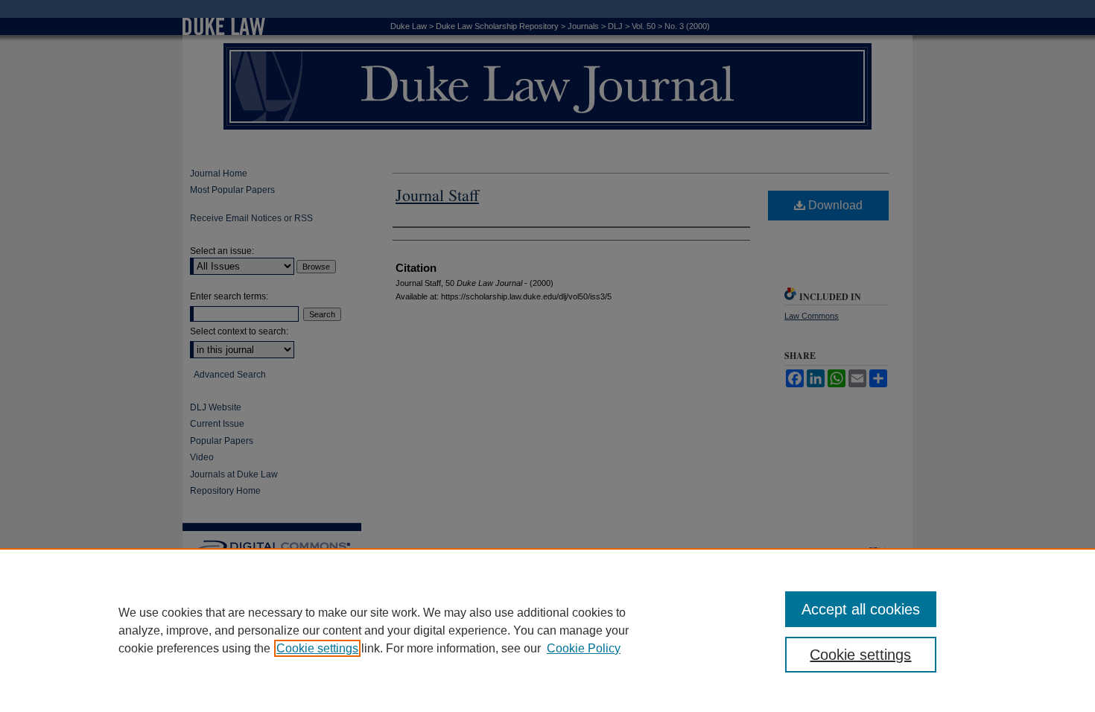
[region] (547, 630)
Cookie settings (317, 648)
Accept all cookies (861, 609)
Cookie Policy (583, 648)
